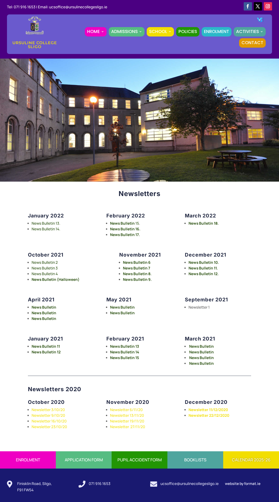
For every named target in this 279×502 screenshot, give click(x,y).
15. (125, 223)
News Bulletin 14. (46, 228)
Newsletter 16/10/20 (49, 421)
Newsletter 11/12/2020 (209, 409)
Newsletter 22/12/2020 (209, 415)
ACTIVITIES (247, 31)
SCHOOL (158, 31)
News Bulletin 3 (45, 268)
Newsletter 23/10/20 (49, 426)
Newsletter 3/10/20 (48, 409)
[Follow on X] (258, 6)
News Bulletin (44, 312)
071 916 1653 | (26, 6)
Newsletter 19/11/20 (127, 421)
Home (93, 31)
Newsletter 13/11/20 (127, 415)
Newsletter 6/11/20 (126, 409)
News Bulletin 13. (46, 223)
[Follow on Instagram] (268, 6)
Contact (252, 43)
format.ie (251, 483)
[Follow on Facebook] (248, 6)
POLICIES (188, 31)
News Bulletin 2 (45, 262)
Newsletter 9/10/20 (48, 415)
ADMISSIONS (124, 31)
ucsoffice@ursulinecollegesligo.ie (78, 6)
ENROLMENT (216, 31)
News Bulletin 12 (46, 351)
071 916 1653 (100, 483)
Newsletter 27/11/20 (127, 426)
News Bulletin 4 (45, 273)
